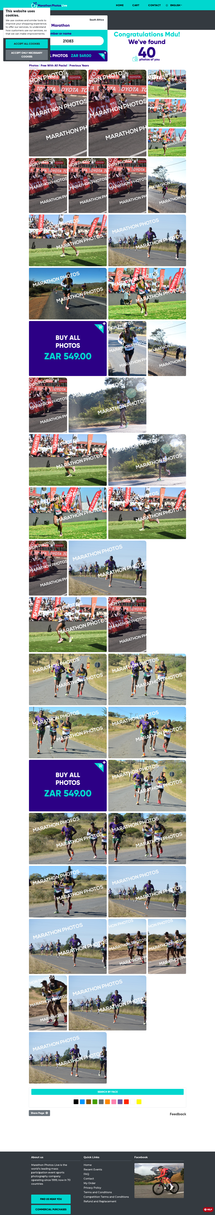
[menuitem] (116, 5)
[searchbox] (68, 41)
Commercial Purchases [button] (50, 1209)
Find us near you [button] (51, 1199)
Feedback (178, 1114)
